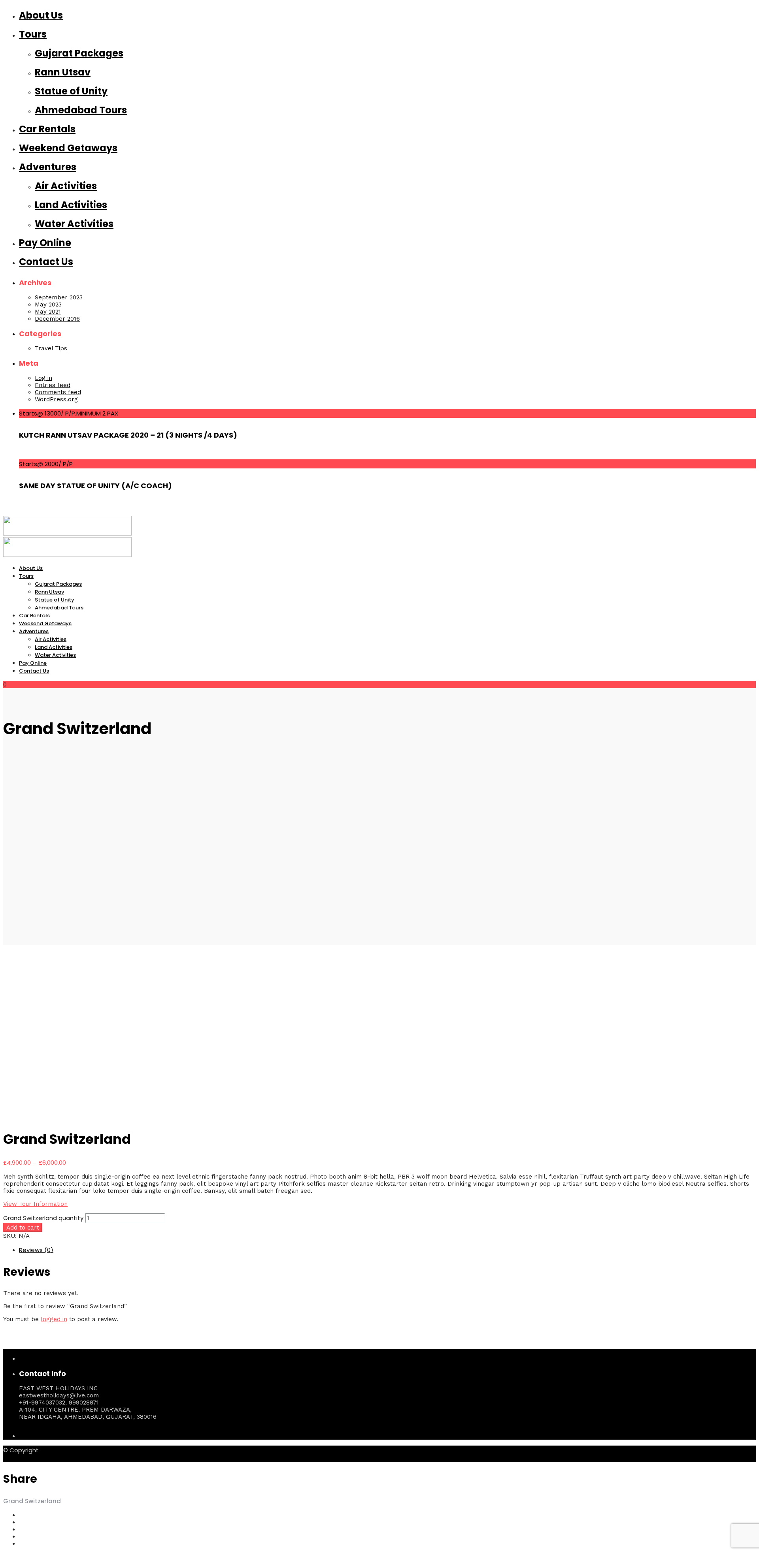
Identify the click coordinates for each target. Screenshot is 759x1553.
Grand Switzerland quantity (43, 1218)
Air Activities (66, 185)
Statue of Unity (71, 91)
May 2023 (48, 304)
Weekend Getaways (68, 147)
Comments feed (58, 392)
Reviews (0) (36, 1250)
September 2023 (59, 297)
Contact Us (46, 261)
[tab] (387, 1249)
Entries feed (52, 385)
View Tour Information (35, 1203)
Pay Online (45, 242)
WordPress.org (56, 399)
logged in (54, 1319)
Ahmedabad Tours (81, 110)
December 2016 (57, 318)
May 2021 (48, 311)
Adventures (47, 166)
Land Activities (71, 204)
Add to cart (22, 1227)
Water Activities (74, 223)
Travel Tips (51, 348)
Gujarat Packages (79, 53)
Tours (33, 34)
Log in (43, 378)
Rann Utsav (63, 72)
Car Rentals (47, 128)
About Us (41, 15)
